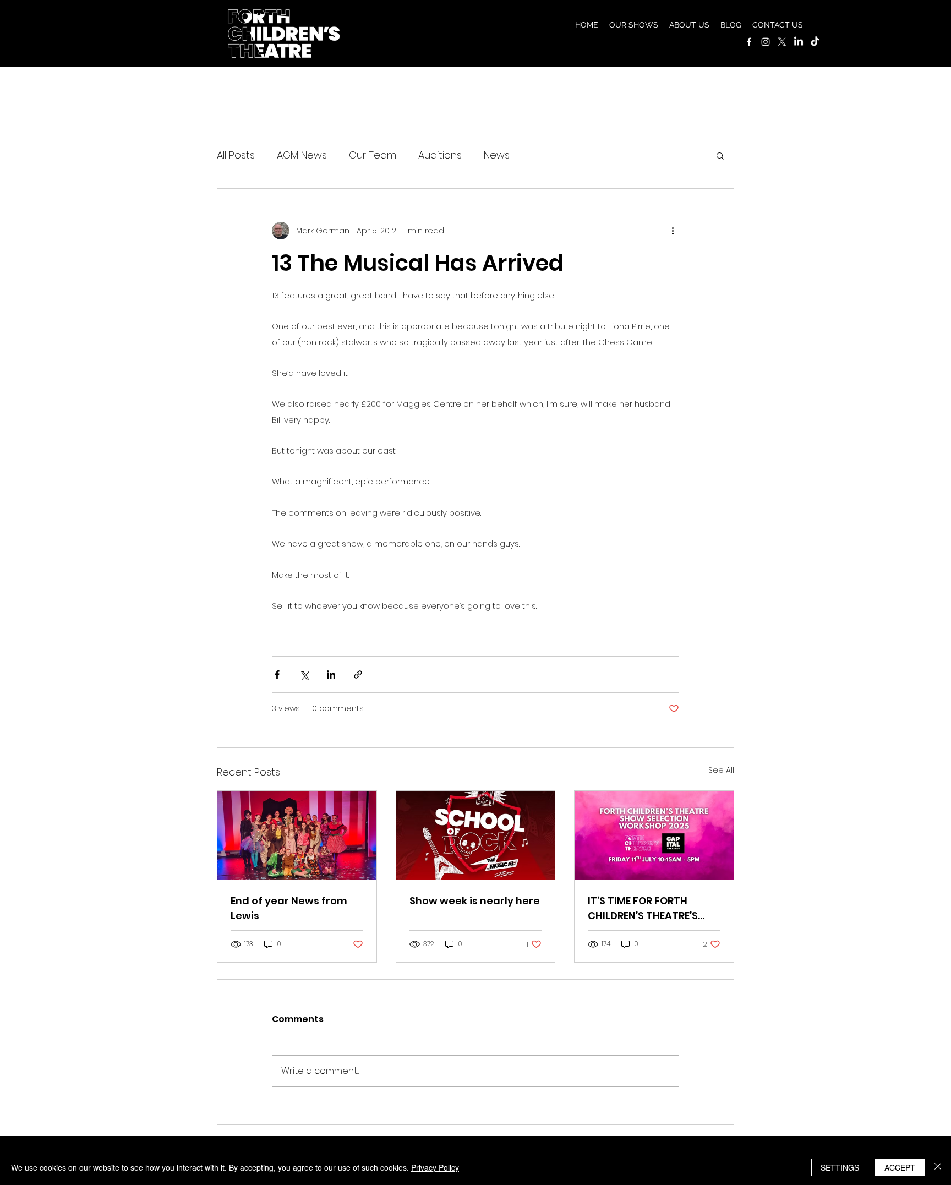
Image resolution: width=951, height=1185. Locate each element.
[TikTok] (815, 41)
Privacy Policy (435, 1167)
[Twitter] (782, 41)
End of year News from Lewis (289, 908)
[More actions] (672, 230)
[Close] (937, 1167)
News (497, 155)
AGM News (302, 155)
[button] (634, 25)
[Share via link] (358, 674)
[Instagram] (765, 41)
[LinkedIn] (798, 41)
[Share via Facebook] (277, 674)
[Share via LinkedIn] (331, 674)
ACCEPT (899, 1167)
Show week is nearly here (474, 901)
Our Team (372, 155)
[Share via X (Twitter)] (304, 674)
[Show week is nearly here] (475, 835)
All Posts (236, 155)
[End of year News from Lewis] (296, 835)
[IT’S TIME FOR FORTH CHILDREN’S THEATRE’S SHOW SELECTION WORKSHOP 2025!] (654, 835)
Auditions (440, 155)
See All (721, 770)
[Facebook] (749, 41)
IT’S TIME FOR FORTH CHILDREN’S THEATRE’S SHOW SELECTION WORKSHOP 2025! (643, 908)
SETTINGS (840, 1167)
